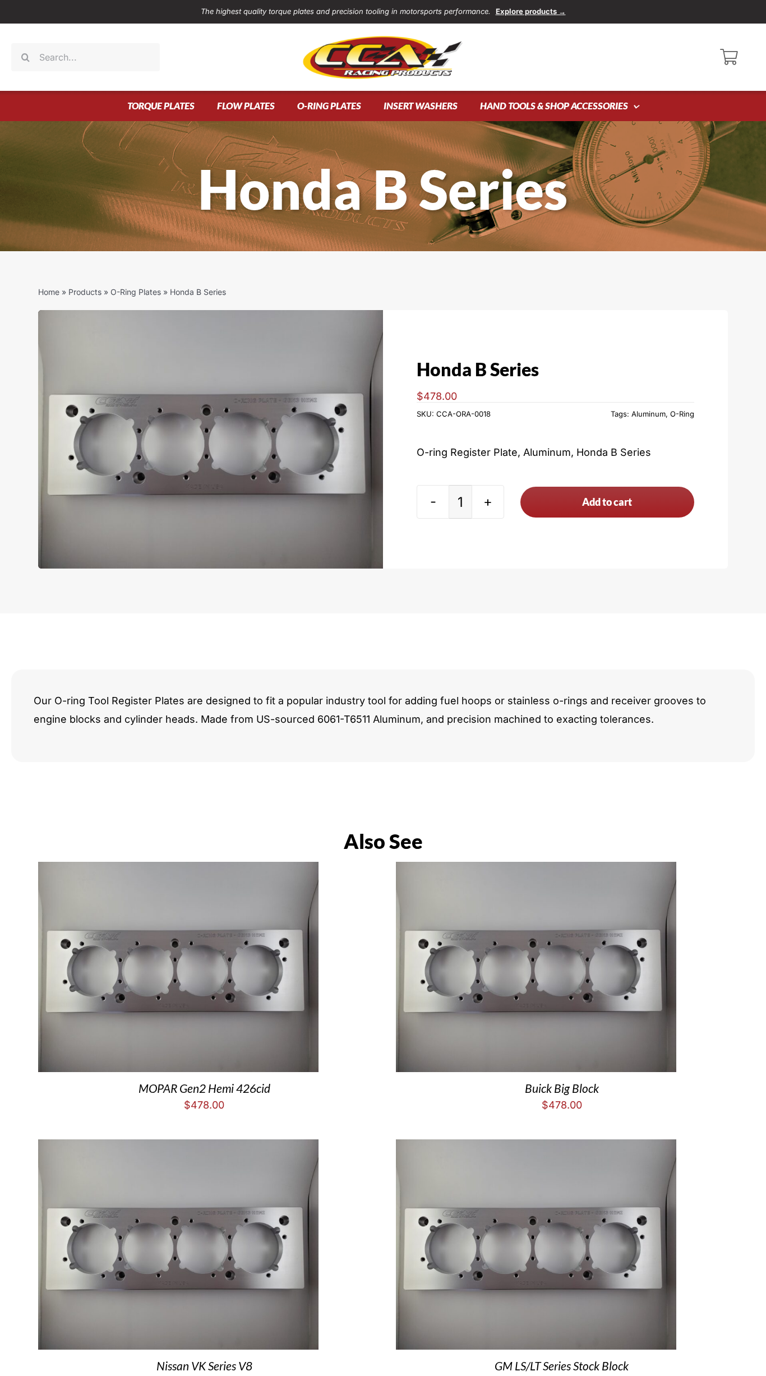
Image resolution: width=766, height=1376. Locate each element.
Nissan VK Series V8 (204, 1366)
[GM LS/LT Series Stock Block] (536, 1148)
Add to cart (607, 502)
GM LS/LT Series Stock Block (562, 1366)
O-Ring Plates (135, 292)
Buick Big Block (562, 1088)
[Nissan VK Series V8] (178, 1148)
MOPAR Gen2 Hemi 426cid (204, 1088)
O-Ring (682, 413)
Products (84, 292)
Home (48, 292)
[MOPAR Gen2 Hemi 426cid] (178, 870)
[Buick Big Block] (536, 870)
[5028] (210, 439)
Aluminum (648, 413)
